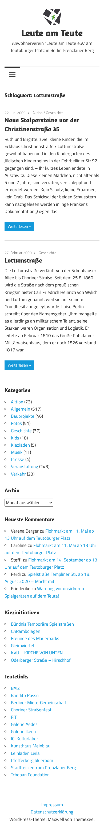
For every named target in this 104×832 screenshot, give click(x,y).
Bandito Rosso (25, 695)
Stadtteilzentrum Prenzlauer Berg (43, 767)
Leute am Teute (52, 33)
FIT (14, 717)
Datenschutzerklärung (52, 811)
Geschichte (54, 112)
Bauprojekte (22, 416)
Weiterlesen (18, 226)
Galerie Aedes (24, 724)
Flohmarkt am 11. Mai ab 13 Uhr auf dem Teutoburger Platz (49, 535)
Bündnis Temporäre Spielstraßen (42, 624)
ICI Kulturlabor (24, 738)
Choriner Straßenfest (31, 709)
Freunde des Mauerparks (35, 638)
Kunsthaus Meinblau (30, 745)
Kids (15, 437)
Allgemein (20, 409)
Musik (16, 452)
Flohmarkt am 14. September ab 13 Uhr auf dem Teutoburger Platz (51, 563)
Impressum (52, 804)
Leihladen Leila (25, 753)
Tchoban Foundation (30, 774)
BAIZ (15, 688)
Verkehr (18, 474)
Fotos (16, 423)
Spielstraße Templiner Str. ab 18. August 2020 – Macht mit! (47, 578)
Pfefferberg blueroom (32, 760)
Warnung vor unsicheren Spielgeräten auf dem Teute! (44, 592)
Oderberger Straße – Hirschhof (41, 660)
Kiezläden (20, 445)
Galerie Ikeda (23, 731)
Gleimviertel (22, 645)
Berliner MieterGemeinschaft (39, 702)
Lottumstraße (23, 260)
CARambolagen (25, 631)
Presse (17, 459)
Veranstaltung (24, 466)
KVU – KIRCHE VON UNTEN (37, 652)
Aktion (38, 112)
